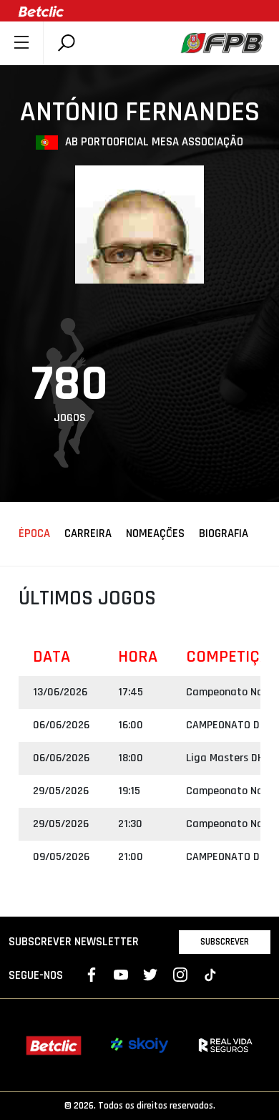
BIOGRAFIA (223, 534)
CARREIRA (88, 534)
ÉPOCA (34, 534)
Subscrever (224, 941)
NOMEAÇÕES (155, 534)
